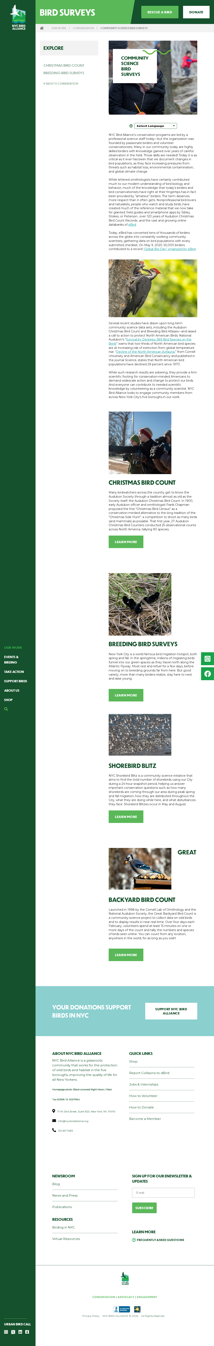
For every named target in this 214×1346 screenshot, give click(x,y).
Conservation (83, 28)
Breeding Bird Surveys (63, 72)
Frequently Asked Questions (160, 1240)
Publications (62, 1207)
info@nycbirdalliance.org (73, 1121)
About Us (11, 690)
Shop (8, 700)
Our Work (13, 647)
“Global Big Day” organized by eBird (169, 249)
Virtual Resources (66, 1239)
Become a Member (145, 1119)
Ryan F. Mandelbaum (153, 631)
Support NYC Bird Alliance (171, 1011)
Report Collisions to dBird (149, 1073)
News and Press (65, 1195)
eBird (132, 225)
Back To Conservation (62, 83)
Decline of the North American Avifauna (145, 352)
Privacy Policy (90, 1315)
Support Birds (15, 681)
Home (42, 28)
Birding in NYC (63, 1227)
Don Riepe (152, 753)
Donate (196, 12)
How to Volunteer (143, 1096)
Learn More (126, 542)
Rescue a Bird (160, 12)
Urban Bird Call (17, 1324)
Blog (56, 1184)
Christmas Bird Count (63, 65)
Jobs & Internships (143, 1084)
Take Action (14, 672)
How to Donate (141, 1107)
